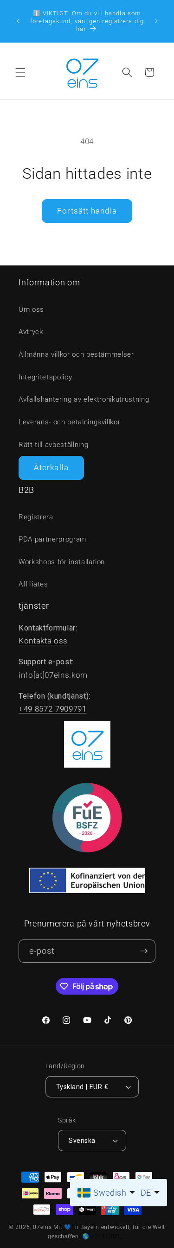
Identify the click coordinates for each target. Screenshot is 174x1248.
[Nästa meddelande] (156, 21)
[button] (20, 72)
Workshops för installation (62, 562)
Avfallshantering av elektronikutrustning (84, 399)
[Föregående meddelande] (18, 21)
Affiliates (33, 584)
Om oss (31, 309)
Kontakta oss (43, 641)
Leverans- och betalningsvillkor (69, 422)
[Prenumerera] (144, 951)
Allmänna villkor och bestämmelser (76, 354)
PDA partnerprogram (52, 539)
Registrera (36, 517)
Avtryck (31, 332)
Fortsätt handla (87, 211)
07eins (42, 1227)
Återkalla (51, 467)
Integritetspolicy (45, 377)
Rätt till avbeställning (53, 445)
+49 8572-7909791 (53, 709)
